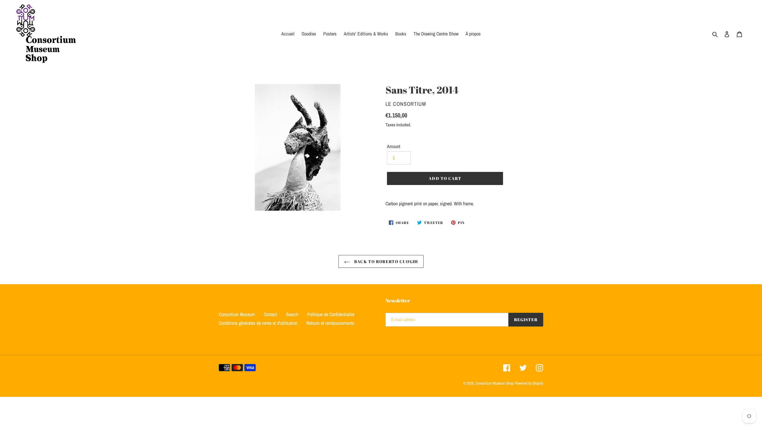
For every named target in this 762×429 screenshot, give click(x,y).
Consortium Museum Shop (494, 383)
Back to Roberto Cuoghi (385, 261)
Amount (393, 146)
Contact (270, 314)
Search (292, 314)
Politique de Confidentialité (330, 314)
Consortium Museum (237, 314)
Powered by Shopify (529, 383)
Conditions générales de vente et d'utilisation (258, 323)
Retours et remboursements (330, 323)
